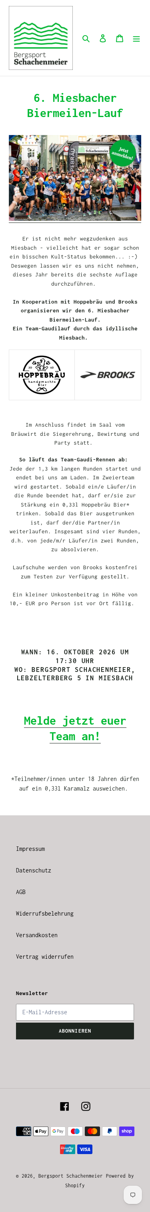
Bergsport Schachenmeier (70, 1175)
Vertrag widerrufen (45, 956)
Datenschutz (33, 870)
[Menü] (136, 38)
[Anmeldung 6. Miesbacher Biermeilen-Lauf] (75, 219)
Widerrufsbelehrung (45, 913)
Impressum (30, 848)
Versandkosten (37, 935)
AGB (21, 891)
